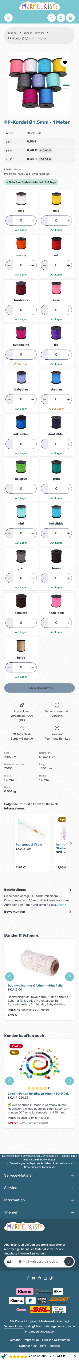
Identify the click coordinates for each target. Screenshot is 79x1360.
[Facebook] (28, 1278)
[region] (39, 83)
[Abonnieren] (69, 1261)
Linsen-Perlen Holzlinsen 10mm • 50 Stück (38, 1093)
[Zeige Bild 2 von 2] (66, 89)
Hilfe (43, 1346)
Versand (14, 1340)
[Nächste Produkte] (71, 843)
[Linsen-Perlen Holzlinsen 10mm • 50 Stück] (39, 1063)
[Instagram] (46, 1278)
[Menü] (8, 17)
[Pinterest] (40, 1278)
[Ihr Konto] (61, 17)
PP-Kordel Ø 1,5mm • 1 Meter (27, 38)
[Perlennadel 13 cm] (32, 829)
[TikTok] (51, 1278)
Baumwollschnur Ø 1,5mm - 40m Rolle (35, 985)
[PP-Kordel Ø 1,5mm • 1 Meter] (39, 83)
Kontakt (55, 1346)
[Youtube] (34, 1278)
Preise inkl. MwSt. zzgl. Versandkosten (27, 173)
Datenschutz (28, 1346)
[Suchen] (51, 17)
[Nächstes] (68, 108)
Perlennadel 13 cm (29, 844)
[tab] (38, 897)
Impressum (31, 1340)
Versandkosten (14, 1326)
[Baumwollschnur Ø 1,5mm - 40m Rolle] (39, 963)
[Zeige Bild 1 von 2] (66, 85)
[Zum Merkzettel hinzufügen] (65, 62)
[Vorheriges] (58, 108)
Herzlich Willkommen (56, 1340)
